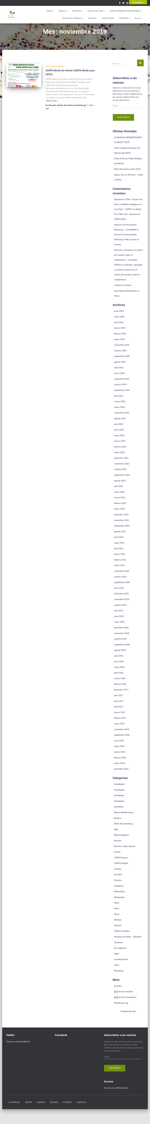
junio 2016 (119, 740)
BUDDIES (54, 1102)
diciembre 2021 (121, 514)
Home (128, 285)
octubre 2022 (120, 469)
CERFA (49, 11)
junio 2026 (119, 311)
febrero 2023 (120, 446)
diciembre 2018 (121, 627)
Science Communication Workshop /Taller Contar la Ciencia (126, 239)
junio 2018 (119, 661)
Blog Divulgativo (121, 835)
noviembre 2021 (121, 520)
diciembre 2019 (121, 593)
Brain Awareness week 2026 (127, 169)
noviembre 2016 (121, 729)
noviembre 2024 (121, 379)
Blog (137, 18)
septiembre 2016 (122, 735)
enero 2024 (119, 407)
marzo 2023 (119, 441)
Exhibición (118, 886)
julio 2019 (118, 610)
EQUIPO (62, 11)
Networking (119, 891)
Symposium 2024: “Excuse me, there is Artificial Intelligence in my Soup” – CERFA (128, 204)
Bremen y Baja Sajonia (124, 846)
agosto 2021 (120, 531)
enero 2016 (119, 763)
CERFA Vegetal (121, 863)
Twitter (123, 3)
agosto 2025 (120, 362)
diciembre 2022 (121, 458)
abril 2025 (118, 367)
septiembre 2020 (122, 582)
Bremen (117, 840)
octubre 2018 (120, 639)
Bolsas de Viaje (95, 11)
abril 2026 (118, 322)
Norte (116, 914)
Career (117, 852)
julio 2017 (118, 695)
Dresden (118, 874)
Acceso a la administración (116, 1088)
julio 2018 (118, 656)
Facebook (119, 3)
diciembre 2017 (121, 689)
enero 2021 (119, 565)
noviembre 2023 (121, 413)
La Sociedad (14, 1102)
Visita (116, 965)
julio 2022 (118, 486)
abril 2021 (118, 548)
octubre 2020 (120, 577)
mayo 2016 (119, 746)
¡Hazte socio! (108, 18)
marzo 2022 (119, 497)
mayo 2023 (119, 435)
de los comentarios (125, 997)
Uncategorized (121, 959)
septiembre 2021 (122, 526)
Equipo (28, 1102)
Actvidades (119, 795)
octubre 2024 (120, 384)
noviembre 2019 (121, 599)
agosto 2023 (120, 418)
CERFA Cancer (121, 857)
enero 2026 (119, 339)
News (116, 903)
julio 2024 (118, 396)
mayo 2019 (119, 622)
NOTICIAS (92, 18)
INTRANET (123, 18)
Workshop (118, 970)
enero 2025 (119, 373)
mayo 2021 (119, 543)
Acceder (118, 986)
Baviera (117, 818)
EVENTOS (76, 11)
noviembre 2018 (121, 633)
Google (127, 3)
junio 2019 (119, 616)
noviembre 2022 (121, 463)
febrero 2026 (120, 333)
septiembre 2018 (122, 644)
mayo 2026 (119, 316)
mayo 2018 (119, 667)
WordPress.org (121, 1003)
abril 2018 (118, 673)
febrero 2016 (120, 757)
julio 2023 (118, 424)
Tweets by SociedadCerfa (18, 1041)
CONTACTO (81, 1102)
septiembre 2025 (122, 356)
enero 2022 (119, 509)
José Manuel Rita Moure (125, 291)
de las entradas (123, 991)
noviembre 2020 (121, 571)
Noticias (117, 920)
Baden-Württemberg (123, 812)
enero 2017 (119, 723)
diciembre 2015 (121, 769)
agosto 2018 (120, 650)
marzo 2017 (119, 712)
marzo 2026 (119, 328)
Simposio (118, 942)
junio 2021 (119, 537)
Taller (116, 954)
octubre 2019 (120, 605)
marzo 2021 (119, 554)
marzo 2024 (119, 401)
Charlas (117, 869)
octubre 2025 (120, 350)
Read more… (52, 100)
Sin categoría (120, 948)
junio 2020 (119, 588)
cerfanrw (118, 285)
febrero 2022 (120, 503)
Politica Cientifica (122, 931)
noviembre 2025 (121, 345)
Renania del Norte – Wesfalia (127, 937)
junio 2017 (119, 701)
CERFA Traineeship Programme (125, 11)
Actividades (119, 784)
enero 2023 (119, 452)
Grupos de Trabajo (72, 18)
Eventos (118, 880)
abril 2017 (118, 706)
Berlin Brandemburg (55, 66)
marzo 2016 (119, 752)
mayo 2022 (119, 492)
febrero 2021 (120, 560)
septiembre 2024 (122, 390)
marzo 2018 (119, 678)
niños (116, 908)
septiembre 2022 (122, 475)
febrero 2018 (120, 684)
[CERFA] (12, 14)
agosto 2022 (120, 480)
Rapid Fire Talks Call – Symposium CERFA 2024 (127, 214)
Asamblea (118, 806)
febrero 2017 (120, 718)
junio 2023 (119, 430)
